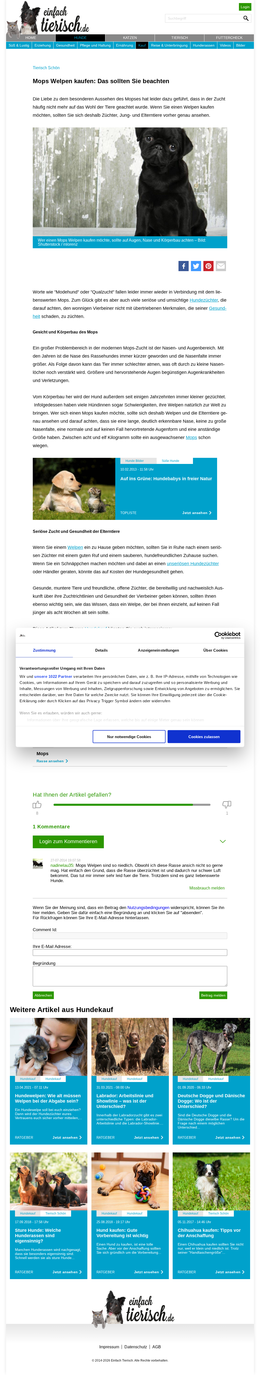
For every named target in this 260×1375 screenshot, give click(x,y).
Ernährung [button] (124, 45)
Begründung (44, 963)
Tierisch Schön (46, 68)
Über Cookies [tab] (215, 650)
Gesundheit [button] (65, 45)
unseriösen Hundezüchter (193, 563)
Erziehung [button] (43, 45)
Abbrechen (43, 995)
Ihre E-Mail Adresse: (52, 946)
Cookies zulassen (204, 737)
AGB (156, 1347)
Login (245, 7)
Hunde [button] (80, 38)
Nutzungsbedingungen (148, 907)
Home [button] (30, 38)
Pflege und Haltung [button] (95, 45)
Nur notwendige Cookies (129, 737)
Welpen (75, 547)
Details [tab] (101, 650)
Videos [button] (225, 45)
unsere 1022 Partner (53, 676)
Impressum (109, 1347)
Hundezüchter (204, 300)
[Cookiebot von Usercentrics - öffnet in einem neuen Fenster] (218, 635)
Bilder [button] (240, 45)
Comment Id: (45, 929)
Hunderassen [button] (204, 45)
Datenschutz (135, 1347)
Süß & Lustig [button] (19, 45)
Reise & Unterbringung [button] (169, 45)
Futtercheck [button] (229, 38)
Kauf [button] (142, 45)
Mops (191, 437)
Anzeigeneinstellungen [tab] (158, 650)
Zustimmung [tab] (44, 650)
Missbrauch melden (207, 888)
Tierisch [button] (179, 38)
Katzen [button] (130, 38)
